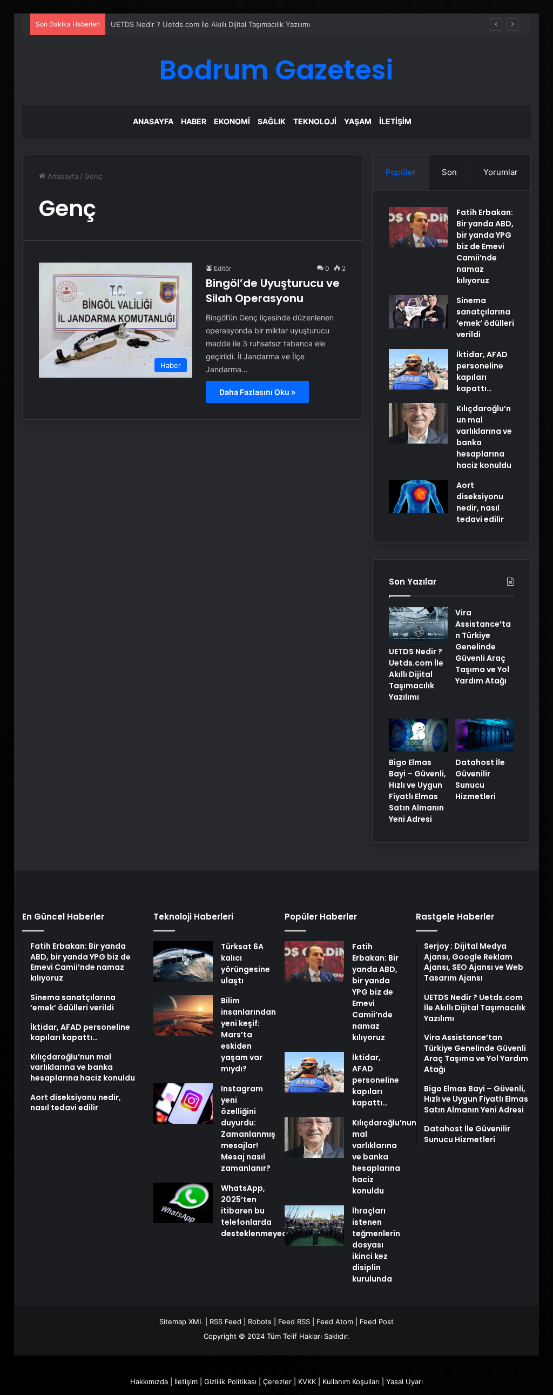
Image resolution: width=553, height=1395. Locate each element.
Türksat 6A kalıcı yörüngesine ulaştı (245, 963)
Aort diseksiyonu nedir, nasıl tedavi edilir (480, 502)
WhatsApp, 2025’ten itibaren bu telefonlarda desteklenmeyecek (258, 1211)
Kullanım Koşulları (351, 1381)
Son (449, 172)
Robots (260, 1321)
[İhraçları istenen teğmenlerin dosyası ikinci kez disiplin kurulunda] (314, 1225)
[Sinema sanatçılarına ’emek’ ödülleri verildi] (418, 311)
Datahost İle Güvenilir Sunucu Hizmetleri (480, 779)
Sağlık (272, 121)
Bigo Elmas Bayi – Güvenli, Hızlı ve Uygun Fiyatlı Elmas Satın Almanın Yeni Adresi (417, 790)
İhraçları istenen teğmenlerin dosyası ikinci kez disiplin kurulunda (376, 1244)
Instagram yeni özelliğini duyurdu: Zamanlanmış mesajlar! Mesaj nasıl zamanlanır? (248, 1128)
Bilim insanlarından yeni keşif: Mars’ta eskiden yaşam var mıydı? (248, 1034)
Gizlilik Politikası (230, 1381)
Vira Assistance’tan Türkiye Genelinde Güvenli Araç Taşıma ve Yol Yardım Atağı (483, 646)
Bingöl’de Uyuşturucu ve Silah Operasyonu (273, 291)
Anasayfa (153, 121)
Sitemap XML (181, 1321)
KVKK (307, 1381)
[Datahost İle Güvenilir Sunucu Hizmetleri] (484, 735)
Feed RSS (294, 1321)
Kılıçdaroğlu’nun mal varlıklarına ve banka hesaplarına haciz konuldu (384, 1156)
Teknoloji (314, 121)
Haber (193, 121)
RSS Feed (225, 1321)
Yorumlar (500, 172)
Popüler (401, 172)
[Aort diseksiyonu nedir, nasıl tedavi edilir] (418, 496)
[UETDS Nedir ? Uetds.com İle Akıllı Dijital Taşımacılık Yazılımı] (418, 624)
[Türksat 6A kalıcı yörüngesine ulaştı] (183, 961)
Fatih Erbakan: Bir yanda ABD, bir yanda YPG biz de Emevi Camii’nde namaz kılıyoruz (485, 246)
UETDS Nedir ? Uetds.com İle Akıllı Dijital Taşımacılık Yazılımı (210, 24)
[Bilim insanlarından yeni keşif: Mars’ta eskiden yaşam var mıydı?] (183, 1015)
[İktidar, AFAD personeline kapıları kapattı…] (418, 369)
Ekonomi (232, 121)
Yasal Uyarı (404, 1381)
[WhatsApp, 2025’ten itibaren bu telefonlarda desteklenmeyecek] (183, 1203)
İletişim (395, 121)
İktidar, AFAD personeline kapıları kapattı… (482, 371)
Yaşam (358, 121)
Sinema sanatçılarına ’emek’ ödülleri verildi (485, 317)
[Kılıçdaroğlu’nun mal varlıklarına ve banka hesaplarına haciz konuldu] (418, 423)
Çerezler (277, 1381)
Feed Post (377, 1321)
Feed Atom (334, 1321)
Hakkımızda (149, 1381)
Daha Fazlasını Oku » (257, 392)
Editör (222, 268)
